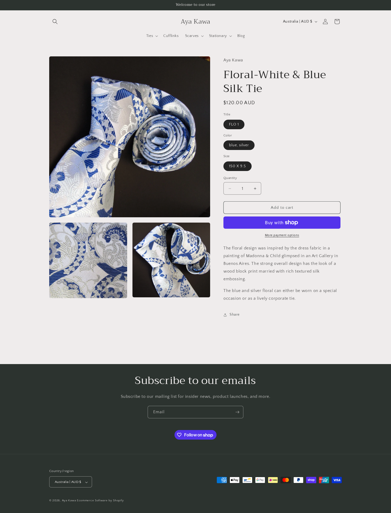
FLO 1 (234, 124)
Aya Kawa (69, 500)
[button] (55, 21)
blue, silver (239, 145)
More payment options (282, 235)
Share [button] (235, 314)
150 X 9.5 (237, 166)
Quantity (230, 178)
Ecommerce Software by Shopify (100, 500)
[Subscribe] (237, 412)
